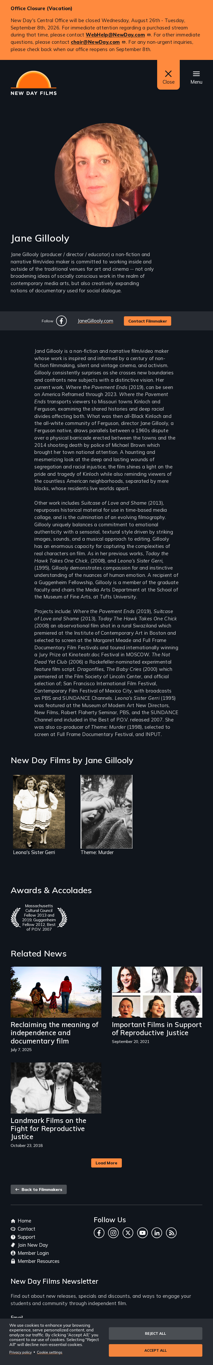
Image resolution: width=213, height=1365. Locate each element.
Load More (106, 1162)
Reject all (155, 1333)
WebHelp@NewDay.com (115, 35)
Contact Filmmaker (147, 321)
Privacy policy (20, 1352)
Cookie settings (49, 1352)
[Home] (34, 83)
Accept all (155, 1350)
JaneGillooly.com (95, 321)
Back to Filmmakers (41, 1189)
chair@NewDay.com (95, 42)
